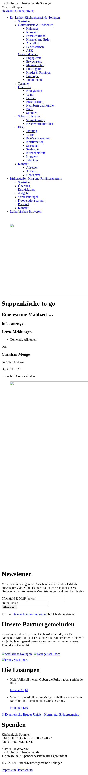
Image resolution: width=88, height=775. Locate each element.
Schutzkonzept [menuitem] (35, 120)
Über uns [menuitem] (24, 186)
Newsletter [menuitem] (33, 175)
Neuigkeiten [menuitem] (34, 90)
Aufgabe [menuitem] (23, 193)
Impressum (9, 770)
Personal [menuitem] (23, 204)
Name (6, 602)
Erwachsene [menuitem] (34, 61)
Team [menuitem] (29, 94)
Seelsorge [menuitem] (32, 149)
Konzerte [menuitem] (32, 156)
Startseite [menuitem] (24, 21)
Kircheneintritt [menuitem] (35, 153)
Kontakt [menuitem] (23, 164)
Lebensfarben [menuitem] (35, 47)
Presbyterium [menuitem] (34, 101)
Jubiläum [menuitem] (32, 160)
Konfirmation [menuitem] (35, 142)
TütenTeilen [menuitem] (34, 80)
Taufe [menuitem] (30, 134)
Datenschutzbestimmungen (29, 614)
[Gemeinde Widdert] (15, 659)
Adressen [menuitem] (32, 167)
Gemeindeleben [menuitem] (28, 54)
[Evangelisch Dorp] (47, 654)
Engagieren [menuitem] (33, 58)
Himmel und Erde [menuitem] (37, 39)
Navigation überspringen (18, 10)
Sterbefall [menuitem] (32, 145)
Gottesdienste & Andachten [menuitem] (35, 25)
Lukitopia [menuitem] (32, 76)
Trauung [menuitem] (31, 131)
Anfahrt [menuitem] (31, 171)
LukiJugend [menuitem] (34, 69)
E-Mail (14, 598)
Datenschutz (25, 770)
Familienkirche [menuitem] (35, 36)
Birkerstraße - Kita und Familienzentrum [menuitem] (36, 178)
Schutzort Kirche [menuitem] (29, 116)
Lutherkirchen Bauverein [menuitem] (26, 211)
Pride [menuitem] (29, 109)
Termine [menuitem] (23, 83)
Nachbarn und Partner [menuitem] (40, 105)
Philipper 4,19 (19, 707)
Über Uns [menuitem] (24, 87)
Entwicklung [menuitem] (26, 189)
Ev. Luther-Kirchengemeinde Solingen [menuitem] (35, 17)
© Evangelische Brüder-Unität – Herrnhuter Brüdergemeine (40, 714)
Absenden (9, 607)
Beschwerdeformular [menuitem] (39, 123)
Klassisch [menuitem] (32, 32)
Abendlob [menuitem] (32, 43)
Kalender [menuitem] (32, 28)
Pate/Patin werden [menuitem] (38, 138)
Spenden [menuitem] (31, 112)
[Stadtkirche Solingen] (17, 654)
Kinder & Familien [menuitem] (38, 72)
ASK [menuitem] (29, 50)
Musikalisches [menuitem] (35, 65)
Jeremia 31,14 (19, 690)
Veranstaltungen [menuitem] (28, 197)
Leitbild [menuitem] (31, 98)
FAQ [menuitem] (21, 127)
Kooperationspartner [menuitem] (31, 200)
